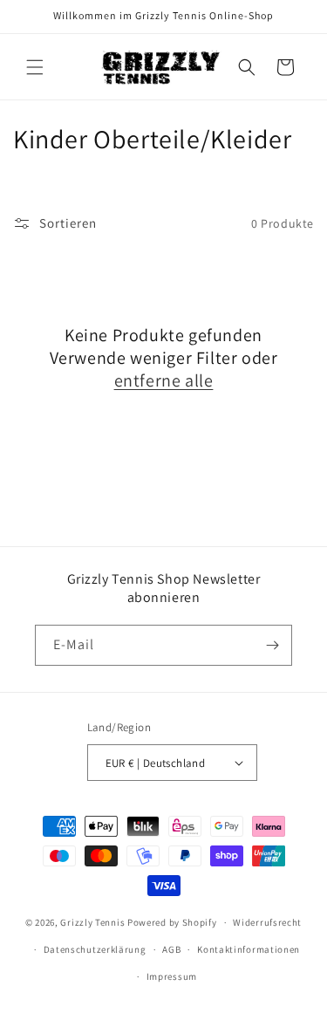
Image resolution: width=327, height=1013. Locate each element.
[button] (35, 67)
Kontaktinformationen (248, 949)
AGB (171, 949)
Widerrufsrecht (267, 922)
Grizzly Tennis (92, 922)
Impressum (171, 976)
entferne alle (164, 380)
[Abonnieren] (272, 645)
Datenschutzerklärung (95, 949)
